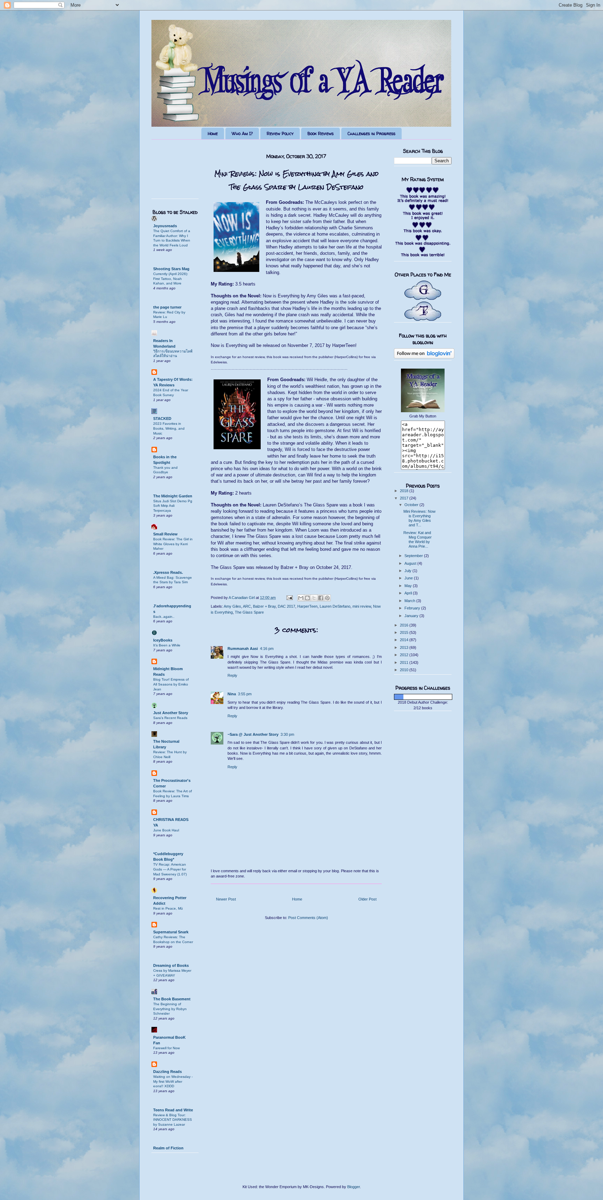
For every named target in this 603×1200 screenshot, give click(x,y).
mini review (361, 606)
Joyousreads (165, 226)
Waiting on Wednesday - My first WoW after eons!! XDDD (173, 1081)
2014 (404, 640)
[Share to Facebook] (320, 597)
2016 (404, 625)
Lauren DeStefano (335, 606)
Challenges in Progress (371, 133)
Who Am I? (242, 133)
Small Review (165, 534)
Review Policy (280, 133)
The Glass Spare (249, 612)
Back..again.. (163, 616)
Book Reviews (320, 133)
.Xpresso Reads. (168, 572)
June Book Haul (166, 830)
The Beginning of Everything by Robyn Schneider (170, 1008)
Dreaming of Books (171, 965)
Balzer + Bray (264, 606)
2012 (404, 655)
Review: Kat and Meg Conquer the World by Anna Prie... (417, 540)
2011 (404, 662)
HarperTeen (307, 606)
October (411, 505)
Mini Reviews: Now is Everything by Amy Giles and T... (419, 518)
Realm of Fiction (168, 1148)
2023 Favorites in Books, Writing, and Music (169, 428)
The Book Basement (172, 999)
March (410, 601)
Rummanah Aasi (243, 648)
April (408, 593)
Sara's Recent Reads (170, 718)
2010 (404, 670)
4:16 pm (267, 648)
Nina (232, 694)
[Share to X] (314, 597)
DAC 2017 (286, 606)
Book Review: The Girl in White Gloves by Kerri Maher (173, 543)
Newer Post (226, 899)
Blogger (353, 1187)
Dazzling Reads (167, 1071)
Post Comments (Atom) (308, 918)
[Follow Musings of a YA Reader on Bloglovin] (424, 357)
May (408, 586)
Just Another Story (170, 713)
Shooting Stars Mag (171, 269)
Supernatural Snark (170, 932)
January (411, 616)
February (412, 608)
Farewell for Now (166, 1048)
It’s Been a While (166, 645)
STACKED (162, 418)
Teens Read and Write (173, 1110)
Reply (232, 675)
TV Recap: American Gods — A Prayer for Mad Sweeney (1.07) (170, 869)
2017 (404, 498)
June (409, 578)
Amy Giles (232, 606)
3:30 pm (287, 734)
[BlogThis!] (307, 597)
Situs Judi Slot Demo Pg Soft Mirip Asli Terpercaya (172, 505)
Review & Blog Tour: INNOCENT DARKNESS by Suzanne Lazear (172, 1119)
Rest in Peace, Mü (168, 908)
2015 (404, 632)
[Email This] (300, 597)
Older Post (367, 899)
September (414, 556)
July (408, 571)
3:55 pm (245, 694)
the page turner (167, 307)
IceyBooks (162, 640)
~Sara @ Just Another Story (253, 734)
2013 (404, 647)
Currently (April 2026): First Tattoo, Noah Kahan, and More (170, 278)
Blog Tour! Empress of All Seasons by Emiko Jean (171, 684)
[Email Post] (289, 597)
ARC (247, 606)
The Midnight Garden (172, 496)
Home (213, 133)
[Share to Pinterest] (327, 597)
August (410, 563)
